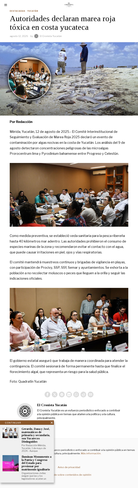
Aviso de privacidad (69, 467)
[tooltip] (47, 394)
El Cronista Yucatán (51, 36)
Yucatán (32, 11)
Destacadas (17, 11)
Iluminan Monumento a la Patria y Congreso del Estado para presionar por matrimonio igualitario (36, 463)
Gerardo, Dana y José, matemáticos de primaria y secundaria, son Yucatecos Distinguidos (36, 435)
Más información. (90, 453)
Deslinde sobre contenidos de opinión (69, 474)
